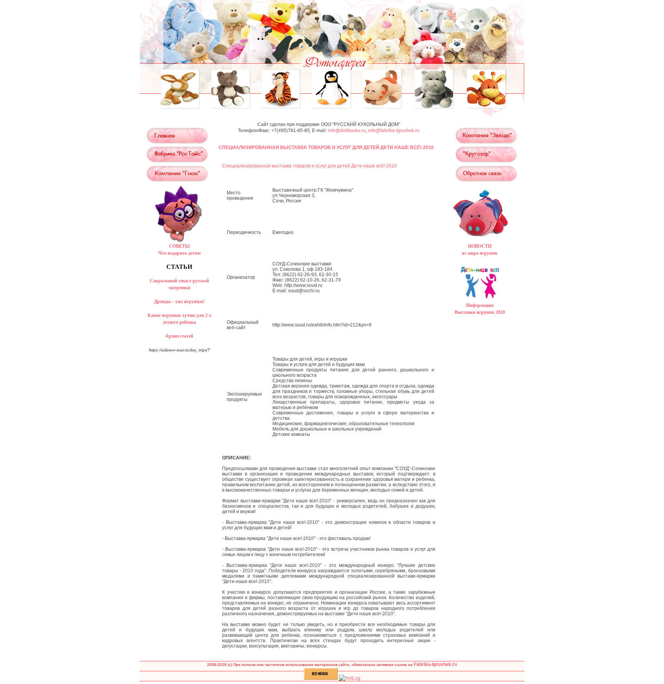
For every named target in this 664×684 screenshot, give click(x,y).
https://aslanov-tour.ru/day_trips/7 (179, 350)
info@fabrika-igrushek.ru (394, 130)
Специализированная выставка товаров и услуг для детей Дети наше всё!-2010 (309, 166)
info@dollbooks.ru (347, 130)
